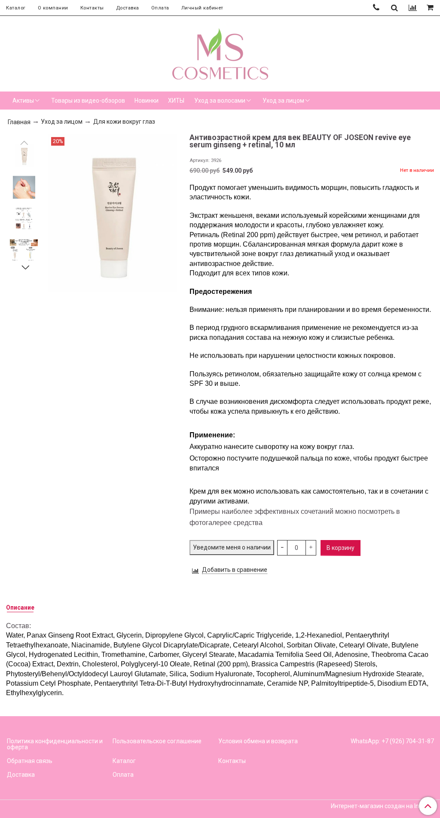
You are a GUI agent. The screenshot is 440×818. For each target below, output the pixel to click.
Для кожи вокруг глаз (124, 121)
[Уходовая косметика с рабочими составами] (220, 52)
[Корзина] (431, 7)
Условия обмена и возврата (258, 741)
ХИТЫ (176, 100)
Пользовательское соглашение (157, 741)
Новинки (146, 100)
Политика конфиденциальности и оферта (55, 744)
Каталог (16, 8)
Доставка (127, 8)
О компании (53, 8)
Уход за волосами (219, 100)
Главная (19, 122)
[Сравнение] (413, 7)
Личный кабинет (202, 8)
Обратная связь (29, 760)
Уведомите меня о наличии (232, 547)
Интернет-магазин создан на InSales (382, 806)
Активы (23, 100)
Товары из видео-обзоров (88, 100)
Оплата (160, 8)
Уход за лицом (283, 100)
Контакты (92, 8)
